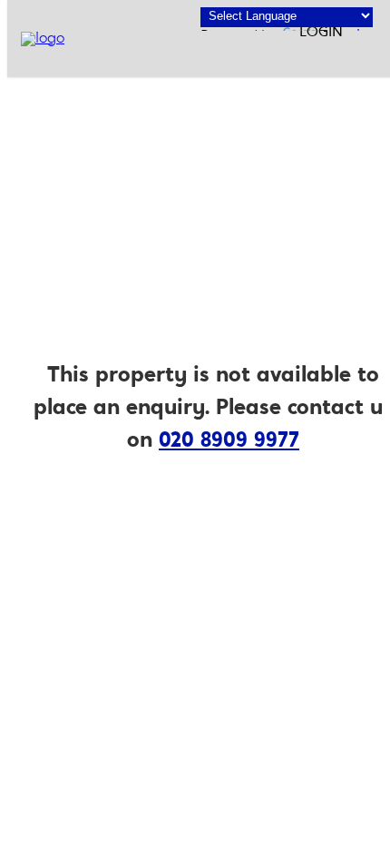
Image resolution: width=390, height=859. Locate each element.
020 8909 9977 (229, 441)
